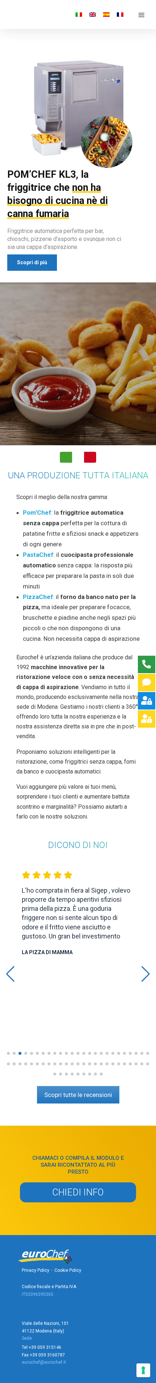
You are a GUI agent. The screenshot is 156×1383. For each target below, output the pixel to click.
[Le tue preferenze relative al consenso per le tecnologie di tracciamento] (143, 1370)
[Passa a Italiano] (79, 14)
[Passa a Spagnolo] (106, 14)
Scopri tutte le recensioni (78, 1094)
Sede (27, 1338)
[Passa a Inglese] (92, 14)
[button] (8, 1053)
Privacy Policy (35, 1270)
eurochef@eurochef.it (44, 1362)
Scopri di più (32, 262)
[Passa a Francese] (120, 14)
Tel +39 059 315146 (41, 1347)
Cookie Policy (67, 1270)
